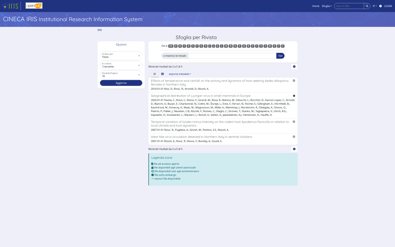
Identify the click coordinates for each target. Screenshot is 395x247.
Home (315, 6)
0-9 (170, 46)
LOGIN (388, 6)
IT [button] (374, 6)
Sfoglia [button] (326, 6)
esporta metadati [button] (179, 74)
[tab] (155, 74)
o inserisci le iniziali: (174, 55)
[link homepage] (11, 6)
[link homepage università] (34, 6)
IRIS (100, 30)
